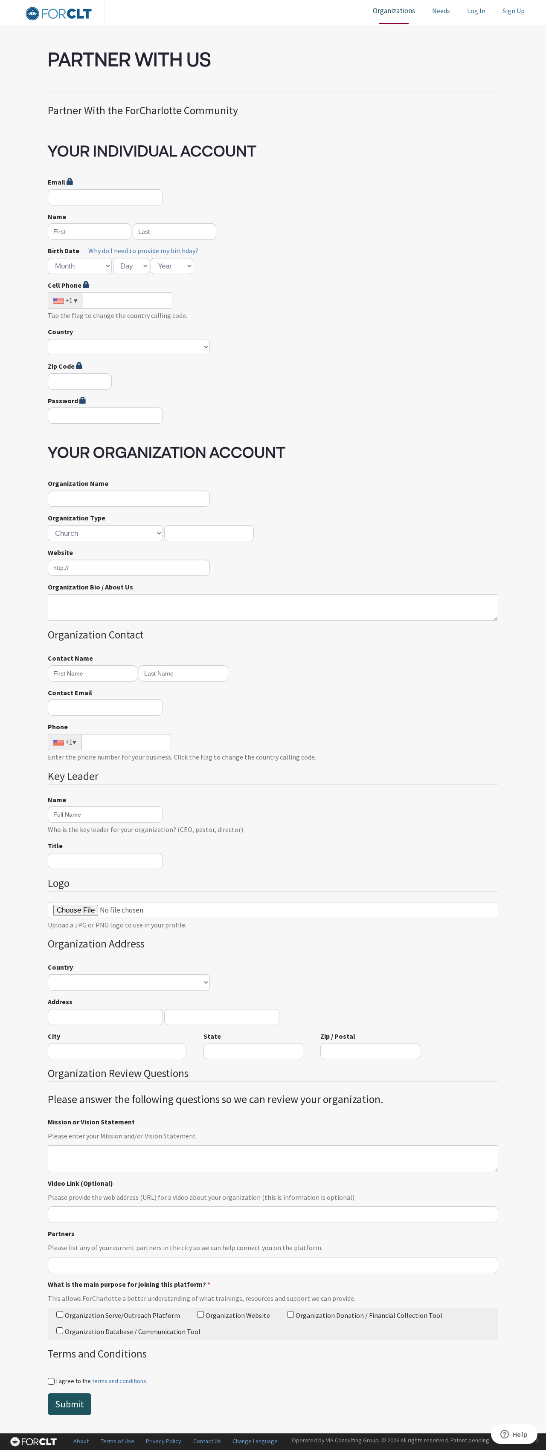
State (212, 1036)
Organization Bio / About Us (90, 587)
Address (60, 1001)
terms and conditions (119, 1381)
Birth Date (63, 250)
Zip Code (62, 366)
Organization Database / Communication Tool (132, 1331)
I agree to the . (102, 1381)
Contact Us (207, 1441)
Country (60, 331)
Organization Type (76, 518)
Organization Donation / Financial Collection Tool (369, 1315)
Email (57, 182)
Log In (476, 10)
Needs (441, 10)
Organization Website (238, 1315)
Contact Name (70, 658)
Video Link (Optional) (80, 1183)
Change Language (255, 1441)
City (54, 1036)
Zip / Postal (337, 1036)
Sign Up (513, 10)
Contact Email (70, 692)
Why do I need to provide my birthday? (143, 250)
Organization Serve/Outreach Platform (122, 1315)
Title (55, 845)
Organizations (394, 10)
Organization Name (78, 483)
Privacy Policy (163, 1441)
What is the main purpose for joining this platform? (129, 1284)
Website (60, 552)
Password (63, 400)
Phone (58, 726)
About (81, 1441)
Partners (61, 1233)
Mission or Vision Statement (91, 1122)
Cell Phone (65, 285)
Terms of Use (117, 1441)
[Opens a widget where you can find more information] (514, 1435)
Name (57, 216)
